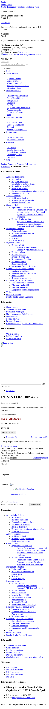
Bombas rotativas (18, 254)
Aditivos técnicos (13, 196)
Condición (5, 414)
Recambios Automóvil (20, 186)
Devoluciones (12, 316)
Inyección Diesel (13, 243)
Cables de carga (18, 240)
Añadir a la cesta (8, 433)
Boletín (4, 504)
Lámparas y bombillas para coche (25, 290)
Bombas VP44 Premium (27, 247)
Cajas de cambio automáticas (18, 107)
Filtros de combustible (20, 285)
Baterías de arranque (19, 188)
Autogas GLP (12, 100)
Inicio (3, 2)
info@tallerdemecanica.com (23, 697)
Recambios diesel (18, 261)
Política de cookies (14, 336)
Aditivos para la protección (22, 200)
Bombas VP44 (17, 245)
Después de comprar (14, 321)
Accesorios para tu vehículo (22, 233)
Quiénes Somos (12, 334)
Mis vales (10, 677)
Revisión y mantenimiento (17, 96)
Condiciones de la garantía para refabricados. (24, 323)
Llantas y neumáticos (20, 271)
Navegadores (16, 238)
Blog (9, 114)
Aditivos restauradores (20, 203)
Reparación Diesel (19, 264)
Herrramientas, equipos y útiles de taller (27, 191)
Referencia (5, 403)
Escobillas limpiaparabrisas (22, 283)
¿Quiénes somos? (14, 78)
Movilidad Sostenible (15, 228)
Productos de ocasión (15, 140)
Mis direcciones (12, 672)
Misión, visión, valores (16, 83)
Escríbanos (13, 502)
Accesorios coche (14, 110)
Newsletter (11, 157)
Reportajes (11, 127)
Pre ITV (10, 105)
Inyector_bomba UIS (20, 257)
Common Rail (12, 205)
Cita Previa (11, 147)
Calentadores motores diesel (22, 184)
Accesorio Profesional (17, 164)
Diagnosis (11, 103)
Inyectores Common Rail (21, 207)
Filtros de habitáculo (19, 287)
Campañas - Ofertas (15, 112)
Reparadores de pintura (21, 278)
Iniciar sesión (6, 4)
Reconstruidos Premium (21, 259)
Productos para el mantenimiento (19, 280)
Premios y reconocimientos (18, 85)
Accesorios (16, 179)
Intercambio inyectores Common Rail (32, 212)
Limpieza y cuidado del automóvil (20, 268)
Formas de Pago (13, 319)
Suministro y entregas (15, 312)
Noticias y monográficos (17, 129)
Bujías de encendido (19, 181)
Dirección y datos (14, 88)
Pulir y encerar (17, 276)
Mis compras (11, 667)
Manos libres (16, 236)
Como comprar (12, 307)
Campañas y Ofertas (15, 137)
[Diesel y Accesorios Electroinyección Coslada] (21, 54)
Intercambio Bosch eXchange (23, 266)
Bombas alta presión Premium (29, 224)
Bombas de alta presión (21, 219)
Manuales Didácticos (20, 193)
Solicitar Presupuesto (15, 150)
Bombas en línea (18, 252)
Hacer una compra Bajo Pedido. (19, 314)
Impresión (10, 390)
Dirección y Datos (14, 154)
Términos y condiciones (16, 309)
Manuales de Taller (14, 122)
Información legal (13, 338)
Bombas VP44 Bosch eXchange (30, 250)
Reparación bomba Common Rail (30, 221)
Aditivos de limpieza (19, 198)
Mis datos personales (14, 674)
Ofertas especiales (13, 294)
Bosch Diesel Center (15, 98)
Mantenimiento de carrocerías (23, 273)
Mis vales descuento (14, 670)
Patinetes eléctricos (19, 231)
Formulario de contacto (16, 152)
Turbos (9, 292)
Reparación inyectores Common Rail (32, 210)
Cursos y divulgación (15, 125)
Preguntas (11, 437)
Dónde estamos (13, 81)
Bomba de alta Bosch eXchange (30, 226)
